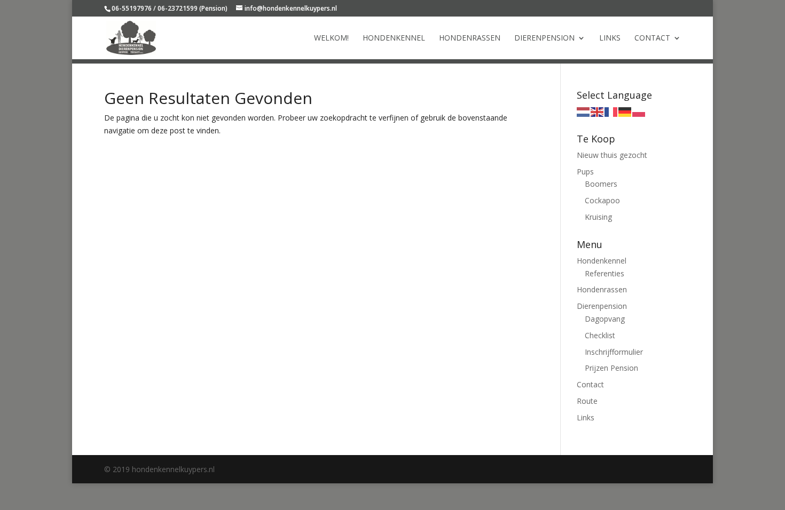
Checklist (600, 335)
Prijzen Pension (611, 368)
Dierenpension (544, 38)
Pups (585, 171)
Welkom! (331, 38)
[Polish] (639, 111)
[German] (625, 111)
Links (610, 38)
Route (587, 401)
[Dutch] (584, 111)
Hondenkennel (394, 38)
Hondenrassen (469, 38)
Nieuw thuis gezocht (612, 155)
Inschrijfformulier (614, 352)
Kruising (598, 217)
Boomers (601, 184)
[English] (598, 111)
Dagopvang (605, 319)
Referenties (604, 273)
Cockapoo (602, 200)
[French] (611, 111)
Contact (652, 38)
